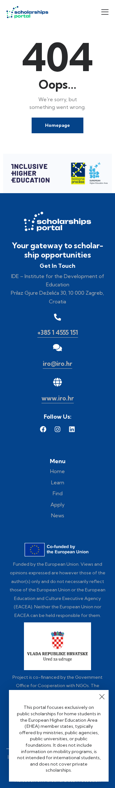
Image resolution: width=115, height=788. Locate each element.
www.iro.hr (58, 398)
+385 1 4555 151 (57, 332)
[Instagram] (57, 429)
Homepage (57, 125)
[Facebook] (43, 429)
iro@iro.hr (57, 363)
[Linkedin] (71, 429)
